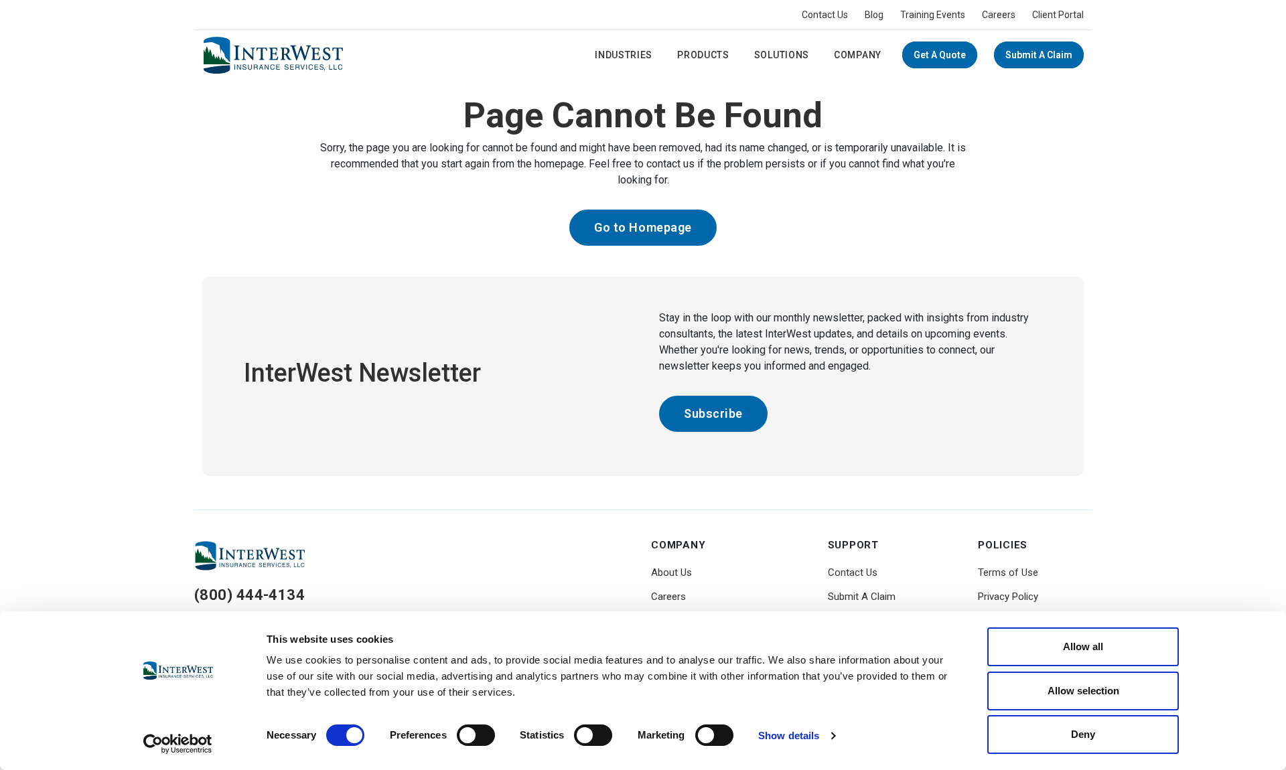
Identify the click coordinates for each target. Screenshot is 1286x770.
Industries (623, 55)
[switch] (476, 735)
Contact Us (825, 14)
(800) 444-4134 (249, 595)
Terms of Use (1008, 572)
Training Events (932, 14)
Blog (874, 14)
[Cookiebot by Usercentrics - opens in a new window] (177, 744)
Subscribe (713, 413)
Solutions (781, 55)
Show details (788, 735)
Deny (1083, 734)
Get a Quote (940, 55)
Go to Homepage (643, 227)
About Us (671, 572)
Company (857, 55)
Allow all (1083, 646)
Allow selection (1083, 690)
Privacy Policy (1008, 597)
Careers (998, 14)
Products (703, 55)
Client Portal (1058, 14)
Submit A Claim (1038, 55)
